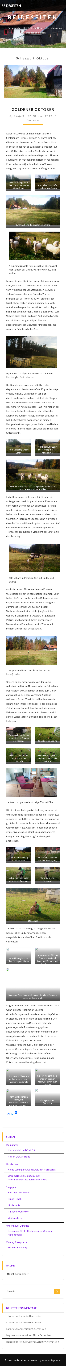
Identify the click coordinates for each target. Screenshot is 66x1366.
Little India (14, 1205)
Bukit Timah (14, 1198)
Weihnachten (15, 1218)
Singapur (11, 1187)
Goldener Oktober (33, 109)
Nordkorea (12, 1164)
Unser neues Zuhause (17, 1225)
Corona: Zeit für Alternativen (30, 1328)
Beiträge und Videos (18, 1192)
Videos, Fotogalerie (16, 1242)
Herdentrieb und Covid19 (21, 1150)
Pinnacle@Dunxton (18, 1211)
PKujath (19, 115)
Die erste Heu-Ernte (30, 1316)
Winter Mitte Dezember (38, 1335)
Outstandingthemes (52, 1360)
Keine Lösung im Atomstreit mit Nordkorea (32, 1169)
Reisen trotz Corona (19, 1156)
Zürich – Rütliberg (18, 1247)
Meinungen (12, 1144)
